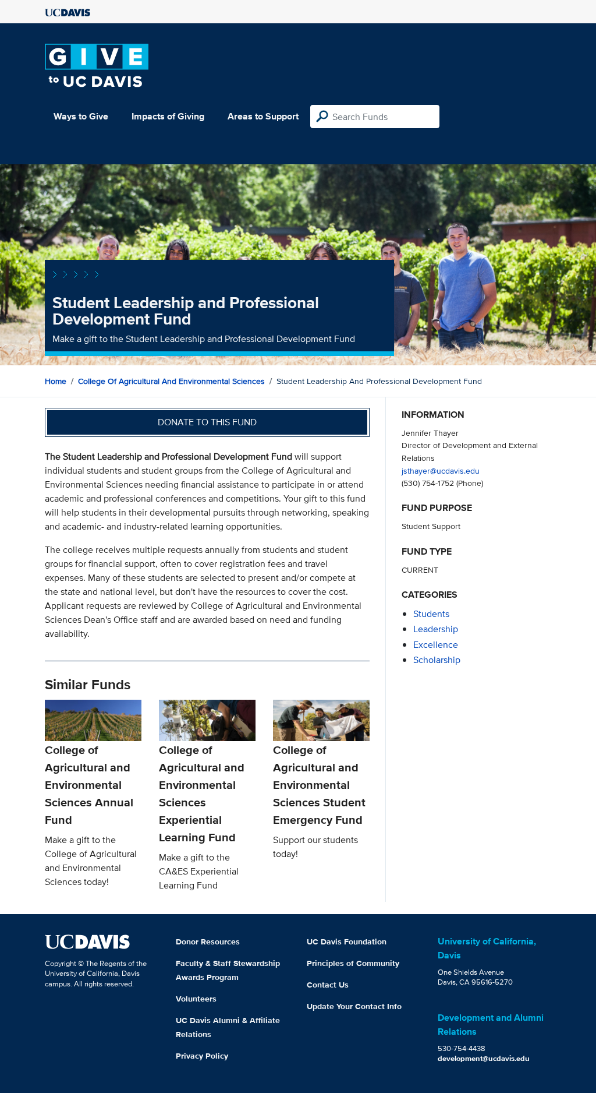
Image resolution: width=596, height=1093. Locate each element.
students (431, 613)
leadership (435, 629)
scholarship (436, 660)
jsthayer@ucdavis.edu (441, 470)
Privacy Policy (202, 1056)
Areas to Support (263, 116)
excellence (435, 644)
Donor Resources (208, 941)
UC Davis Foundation (346, 941)
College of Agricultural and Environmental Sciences (171, 381)
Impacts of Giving (168, 116)
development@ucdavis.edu (484, 1058)
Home (55, 381)
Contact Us (328, 984)
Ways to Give (81, 116)
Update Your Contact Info (354, 1006)
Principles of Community (353, 963)
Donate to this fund (207, 422)
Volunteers (196, 998)
